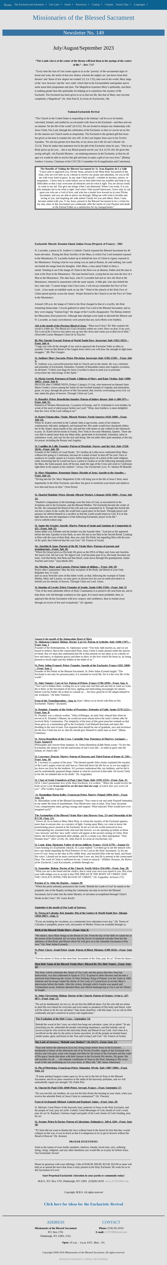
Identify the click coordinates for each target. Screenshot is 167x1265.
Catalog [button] (96, 4)
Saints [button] (67, 4)
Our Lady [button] (54, 4)
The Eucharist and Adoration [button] (29, 4)
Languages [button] (140, 4)
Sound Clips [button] (122, 4)
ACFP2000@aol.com (115, 1232)
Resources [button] (81, 4)
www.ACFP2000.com (117, 1181)
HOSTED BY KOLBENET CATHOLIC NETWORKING (83, 1259)
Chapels (109, 4)
